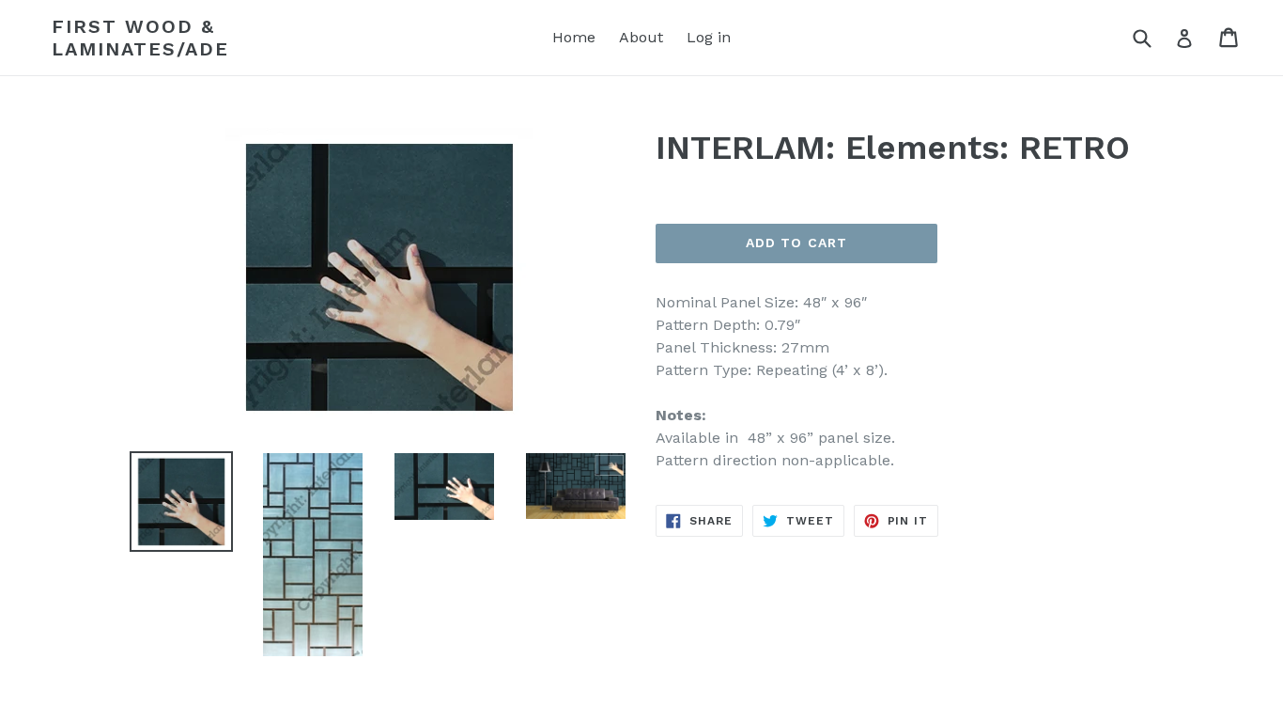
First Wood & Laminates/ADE (140, 37)
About (641, 37)
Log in (709, 37)
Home (573, 37)
